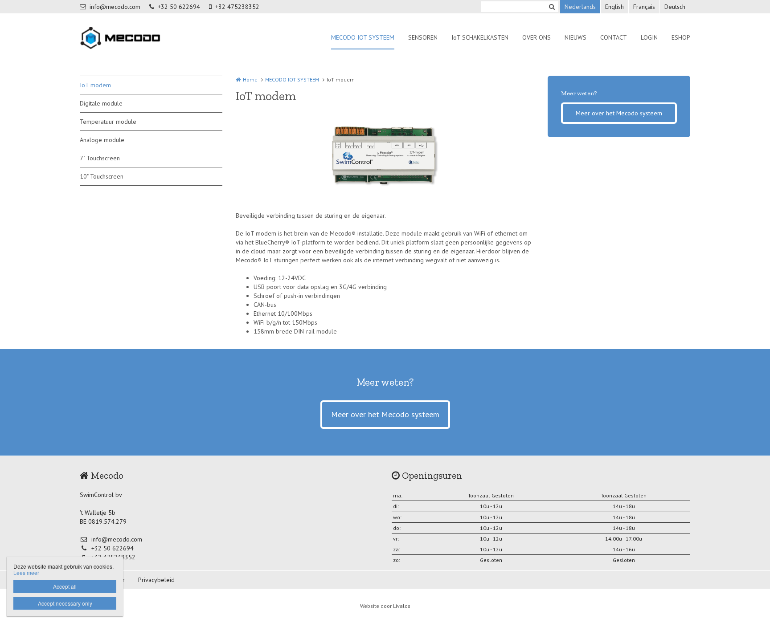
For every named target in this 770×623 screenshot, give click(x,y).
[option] (385, 157)
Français (644, 7)
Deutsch (674, 7)
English (614, 7)
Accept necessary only (65, 603)
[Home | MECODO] (134, 38)
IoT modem (95, 85)
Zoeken (551, 6)
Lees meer (26, 572)
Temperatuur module (108, 122)
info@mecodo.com (115, 7)
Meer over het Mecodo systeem (619, 113)
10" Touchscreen (101, 176)
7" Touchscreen (100, 158)
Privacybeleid (156, 580)
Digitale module (101, 103)
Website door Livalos (385, 606)
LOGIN (649, 37)
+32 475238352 (237, 7)
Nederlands (580, 7)
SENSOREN (423, 37)
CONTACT (613, 37)
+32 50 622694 (179, 7)
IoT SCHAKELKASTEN (479, 37)
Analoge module (102, 140)
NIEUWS (575, 37)
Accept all (65, 586)
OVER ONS (536, 37)
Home (250, 79)
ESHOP (681, 37)
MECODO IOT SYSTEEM (362, 37)
